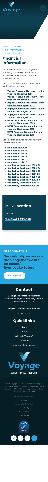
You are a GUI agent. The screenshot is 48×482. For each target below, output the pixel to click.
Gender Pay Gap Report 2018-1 (22, 182)
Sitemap (24, 400)
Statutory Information (13, 49)
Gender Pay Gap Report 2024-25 (23, 165)
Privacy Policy (24, 412)
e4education (29, 396)
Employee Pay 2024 (17, 150)
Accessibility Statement (24, 404)
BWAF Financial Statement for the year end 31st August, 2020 (24, 122)
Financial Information (12, 53)
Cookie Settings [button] (24, 415)
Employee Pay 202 (16, 153)
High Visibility (24, 408)
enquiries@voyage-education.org (24, 308)
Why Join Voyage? (24, 336)
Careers (24, 331)
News (24, 327)
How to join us (14, 275)
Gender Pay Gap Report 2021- (22, 174)
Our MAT (18, 46)
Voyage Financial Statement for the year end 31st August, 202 (26, 104)
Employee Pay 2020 (17, 162)
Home (5, 46)
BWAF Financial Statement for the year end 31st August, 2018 (24, 133)
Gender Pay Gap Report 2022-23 (23, 171)
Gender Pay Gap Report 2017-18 (23, 185)
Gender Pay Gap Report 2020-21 (23, 177)
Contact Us (24, 340)
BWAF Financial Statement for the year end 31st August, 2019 (24, 127)
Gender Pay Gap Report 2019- (22, 179)
